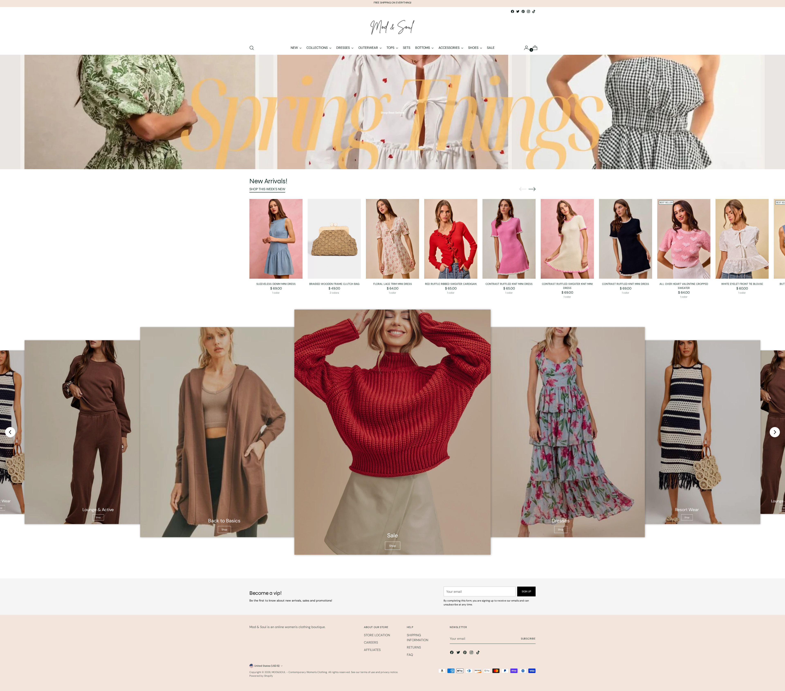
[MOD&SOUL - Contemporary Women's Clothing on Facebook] (512, 11)
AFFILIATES (372, 650)
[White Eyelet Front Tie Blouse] (742, 239)
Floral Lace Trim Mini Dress (392, 284)
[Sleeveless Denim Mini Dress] (276, 239)
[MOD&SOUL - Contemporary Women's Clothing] (392, 27)
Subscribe (528, 638)
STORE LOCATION (377, 635)
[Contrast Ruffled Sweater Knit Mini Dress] (567, 239)
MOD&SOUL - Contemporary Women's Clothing (299, 672)
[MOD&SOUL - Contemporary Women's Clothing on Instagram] (528, 11)
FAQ (410, 655)
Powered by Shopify (261, 676)
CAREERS (371, 642)
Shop (98, 517)
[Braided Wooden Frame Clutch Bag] (334, 239)
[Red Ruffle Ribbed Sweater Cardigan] (450, 239)
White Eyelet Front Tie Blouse (742, 284)
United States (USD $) (267, 666)
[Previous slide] (10, 432)
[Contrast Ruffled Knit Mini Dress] (509, 239)
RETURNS (414, 647)
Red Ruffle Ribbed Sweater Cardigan (451, 284)
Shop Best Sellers (392, 112)
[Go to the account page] (525, 48)
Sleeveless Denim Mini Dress (276, 284)
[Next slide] (775, 432)
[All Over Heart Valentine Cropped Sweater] (683, 239)
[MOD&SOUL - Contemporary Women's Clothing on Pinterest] (523, 11)
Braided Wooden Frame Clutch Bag (334, 284)
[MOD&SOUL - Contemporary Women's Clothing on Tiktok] (534, 11)
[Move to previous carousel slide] (522, 189)
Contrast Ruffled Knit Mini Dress (509, 284)
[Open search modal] (252, 48)
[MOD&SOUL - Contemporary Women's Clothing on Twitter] (518, 11)
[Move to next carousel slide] (532, 189)
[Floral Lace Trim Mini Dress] (392, 239)
